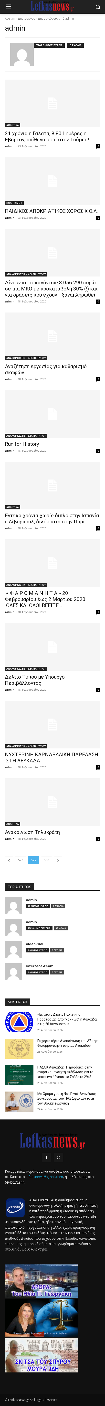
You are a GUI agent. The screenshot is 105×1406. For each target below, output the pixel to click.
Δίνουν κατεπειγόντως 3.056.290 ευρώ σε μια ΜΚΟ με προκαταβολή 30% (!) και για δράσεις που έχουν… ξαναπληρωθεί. (51, 289)
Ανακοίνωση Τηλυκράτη (32, 832)
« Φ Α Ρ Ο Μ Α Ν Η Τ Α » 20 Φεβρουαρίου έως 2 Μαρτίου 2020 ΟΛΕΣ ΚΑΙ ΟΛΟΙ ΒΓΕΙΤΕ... (45, 599)
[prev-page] (9, 860)
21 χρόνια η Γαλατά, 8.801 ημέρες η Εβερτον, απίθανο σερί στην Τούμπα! (47, 137)
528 (20, 860)
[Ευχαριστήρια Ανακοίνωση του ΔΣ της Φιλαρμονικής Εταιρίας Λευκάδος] (19, 1049)
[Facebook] (46, 1157)
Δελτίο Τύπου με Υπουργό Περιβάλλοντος (35, 680)
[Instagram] (58, 1157)
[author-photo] (22, 54)
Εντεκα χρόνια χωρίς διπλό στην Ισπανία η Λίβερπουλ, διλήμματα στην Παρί (52, 519)
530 (46, 860)
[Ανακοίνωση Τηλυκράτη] (52, 802)
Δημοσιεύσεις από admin (56, 18)
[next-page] (58, 860)
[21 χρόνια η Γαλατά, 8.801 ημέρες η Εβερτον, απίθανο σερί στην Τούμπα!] (52, 103)
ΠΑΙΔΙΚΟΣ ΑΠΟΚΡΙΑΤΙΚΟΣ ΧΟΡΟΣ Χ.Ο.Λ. (51, 211)
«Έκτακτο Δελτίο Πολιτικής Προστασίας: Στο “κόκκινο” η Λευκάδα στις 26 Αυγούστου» (67, 1019)
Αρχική (10, 18)
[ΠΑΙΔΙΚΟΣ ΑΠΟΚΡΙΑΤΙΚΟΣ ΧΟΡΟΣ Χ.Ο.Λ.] (52, 181)
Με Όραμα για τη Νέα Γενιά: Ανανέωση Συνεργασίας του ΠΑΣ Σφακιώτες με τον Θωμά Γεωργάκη (66, 1098)
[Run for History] (52, 414)
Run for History (22, 444)
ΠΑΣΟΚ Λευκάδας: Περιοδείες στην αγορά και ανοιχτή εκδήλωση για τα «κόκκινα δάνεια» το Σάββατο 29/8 (65, 1072)
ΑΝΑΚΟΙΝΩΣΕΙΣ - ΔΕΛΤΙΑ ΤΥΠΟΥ (26, 274)
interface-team (39, 966)
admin (9, 146)
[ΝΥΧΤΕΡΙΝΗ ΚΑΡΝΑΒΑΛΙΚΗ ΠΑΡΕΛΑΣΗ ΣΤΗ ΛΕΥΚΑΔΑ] (52, 724)
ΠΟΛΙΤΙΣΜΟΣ (14, 202)
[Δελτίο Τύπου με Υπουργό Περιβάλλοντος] (52, 647)
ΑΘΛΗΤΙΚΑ (12, 125)
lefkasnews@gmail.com (44, 1176)
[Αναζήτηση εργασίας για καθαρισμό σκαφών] (52, 336)
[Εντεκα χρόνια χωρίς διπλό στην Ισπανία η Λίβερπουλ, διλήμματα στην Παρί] (52, 485)
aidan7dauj (35, 944)
